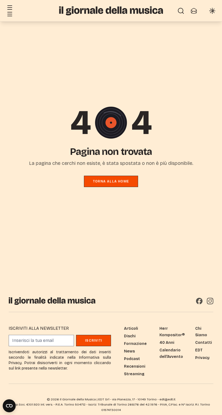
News (129, 351)
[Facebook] (199, 301)
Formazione (135, 343)
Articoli (131, 328)
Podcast (132, 359)
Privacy (202, 357)
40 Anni (166, 342)
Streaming (134, 374)
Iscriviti (93, 340)
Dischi (130, 336)
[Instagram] (210, 301)
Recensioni (134, 366)
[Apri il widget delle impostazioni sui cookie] (9, 405)
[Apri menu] (9, 7)
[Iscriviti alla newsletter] (194, 11)
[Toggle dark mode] (212, 11)
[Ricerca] (181, 11)
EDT (199, 350)
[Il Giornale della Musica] (111, 10)
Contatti (203, 342)
